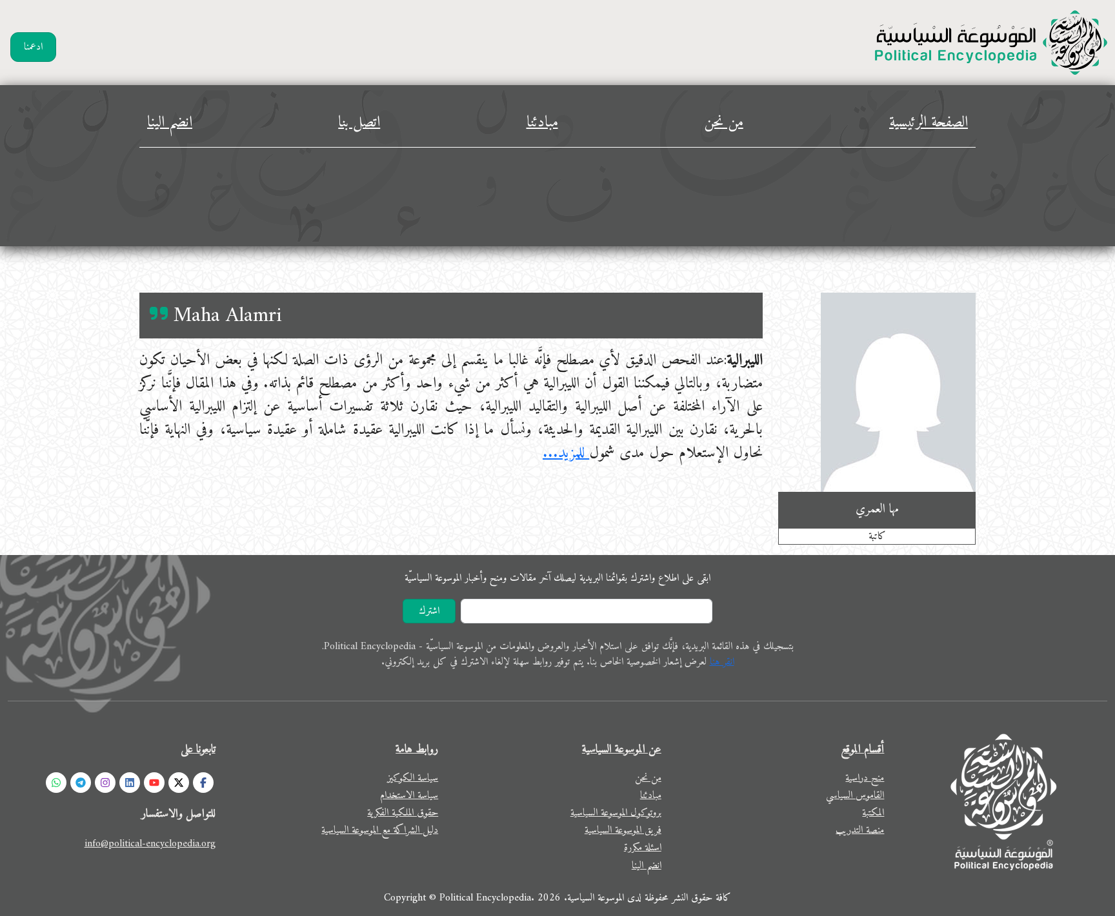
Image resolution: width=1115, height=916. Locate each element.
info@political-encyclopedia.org (150, 844)
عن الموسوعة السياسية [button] (621, 749)
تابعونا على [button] (198, 749)
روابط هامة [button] (417, 749)
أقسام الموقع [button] (862, 749)
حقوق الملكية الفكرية (402, 813)
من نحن (723, 122)
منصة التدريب (860, 830)
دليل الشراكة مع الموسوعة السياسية (379, 830)
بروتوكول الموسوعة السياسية (615, 813)
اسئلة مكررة (642, 848)
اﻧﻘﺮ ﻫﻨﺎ (722, 662)
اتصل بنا (359, 122)
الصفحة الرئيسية (928, 122)
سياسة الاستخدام (409, 795)
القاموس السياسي (855, 795)
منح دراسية (864, 778)
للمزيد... (566, 453)
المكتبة (873, 813)
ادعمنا (33, 47)
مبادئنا (542, 122)
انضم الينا (169, 122)
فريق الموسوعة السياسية (623, 830)
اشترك (429, 611)
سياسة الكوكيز (412, 778)
